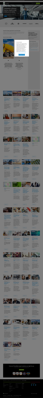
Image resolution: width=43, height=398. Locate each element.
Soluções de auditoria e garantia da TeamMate (15, 380)
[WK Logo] (5, 393)
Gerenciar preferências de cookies (21, 53)
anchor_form (5, 16)
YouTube (35, 384)
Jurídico (10, 391)
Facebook (33, 384)
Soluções (9, 380)
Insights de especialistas (18, 383)
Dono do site (17, 387)
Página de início (5, 380)
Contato (22, 388)
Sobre (3, 383)
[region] (21, 48)
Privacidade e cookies (9, 395)
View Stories (9, 16)
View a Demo (37, 3)
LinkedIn (31, 384)
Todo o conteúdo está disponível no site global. (20, 0)
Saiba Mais (6, 156)
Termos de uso (4, 395)
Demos (22, 387)
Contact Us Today (21, 369)
